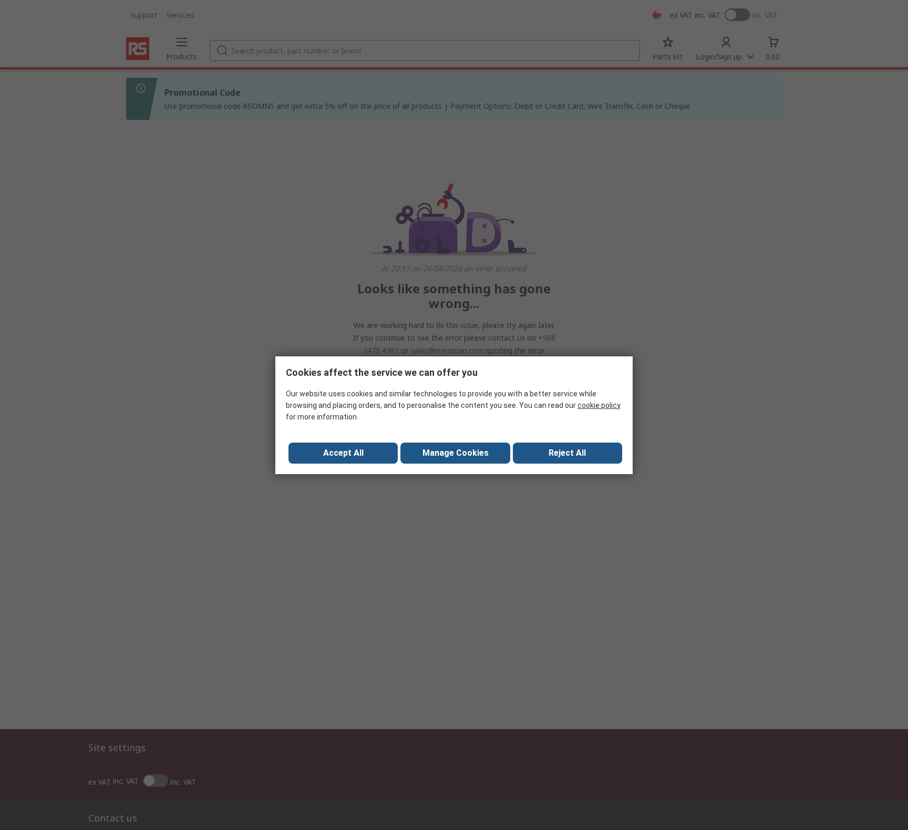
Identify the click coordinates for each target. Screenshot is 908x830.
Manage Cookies (455, 453)
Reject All (567, 453)
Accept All (343, 453)
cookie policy (599, 405)
